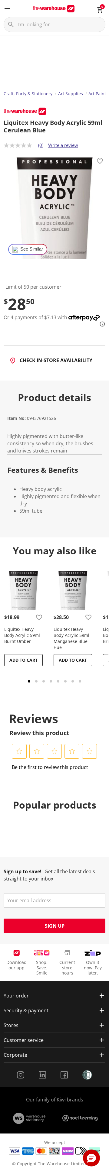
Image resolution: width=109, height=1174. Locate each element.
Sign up (54, 926)
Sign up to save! (22, 871)
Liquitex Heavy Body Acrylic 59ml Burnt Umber (22, 635)
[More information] (100, 324)
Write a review (63, 145)
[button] (19, 751)
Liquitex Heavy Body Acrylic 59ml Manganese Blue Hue (71, 638)
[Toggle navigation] (7, 8)
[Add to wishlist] (100, 162)
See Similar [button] (31, 249)
